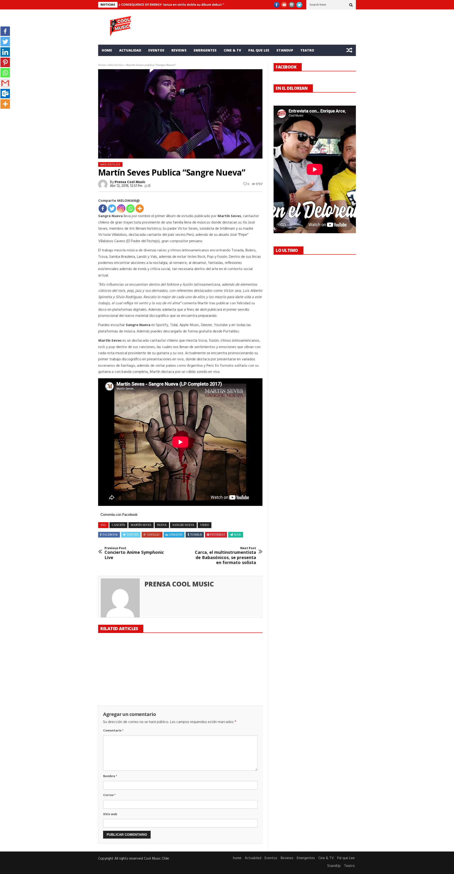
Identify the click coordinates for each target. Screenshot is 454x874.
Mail (237, 534)
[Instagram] (121, 208)
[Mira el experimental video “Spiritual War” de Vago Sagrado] (236, 655)
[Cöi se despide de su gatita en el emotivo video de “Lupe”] (124, 655)
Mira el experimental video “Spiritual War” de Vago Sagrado (234, 681)
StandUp (284, 50)
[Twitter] (112, 208)
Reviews (179, 50)
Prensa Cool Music (130, 182)
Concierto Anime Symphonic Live (134, 553)
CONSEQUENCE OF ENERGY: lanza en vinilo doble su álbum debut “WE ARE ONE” (182, 4)
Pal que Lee (258, 50)
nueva (162, 525)
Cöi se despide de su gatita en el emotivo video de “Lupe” (118, 681)
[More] (139, 208)
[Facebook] (103, 208)
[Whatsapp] (130, 208)
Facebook (110, 534)
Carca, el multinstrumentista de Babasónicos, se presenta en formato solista (225, 555)
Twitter (133, 534)
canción (118, 525)
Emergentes (205, 50)
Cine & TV (232, 50)
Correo (109, 795)
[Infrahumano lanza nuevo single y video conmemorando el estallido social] (180, 655)
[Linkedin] (5, 52)
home (107, 50)
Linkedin (176, 534)
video (204, 525)
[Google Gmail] (5, 83)
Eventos (156, 50)
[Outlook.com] (5, 93)
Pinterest (217, 534)
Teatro (307, 50)
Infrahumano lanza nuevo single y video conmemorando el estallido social (174, 683)
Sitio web (110, 814)
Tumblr (196, 534)
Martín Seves (141, 525)
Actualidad (130, 50)
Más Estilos (116, 65)
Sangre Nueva (183, 525)
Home (102, 65)
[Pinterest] (5, 62)
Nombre (110, 776)
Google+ (154, 534)
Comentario (113, 730)
